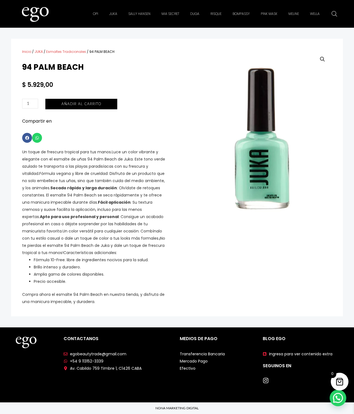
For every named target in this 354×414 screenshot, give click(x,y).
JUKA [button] (113, 13)
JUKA (39, 51)
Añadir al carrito (81, 104)
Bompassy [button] (241, 13)
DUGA (194, 13)
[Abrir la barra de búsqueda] (334, 14)
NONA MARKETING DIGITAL (177, 408)
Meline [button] (293, 13)
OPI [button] (95, 13)
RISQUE (216, 13)
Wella (315, 13)
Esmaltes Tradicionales (66, 51)
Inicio (26, 51)
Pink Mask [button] (269, 13)
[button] (27, 138)
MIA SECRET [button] (170, 13)
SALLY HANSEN (139, 13)
